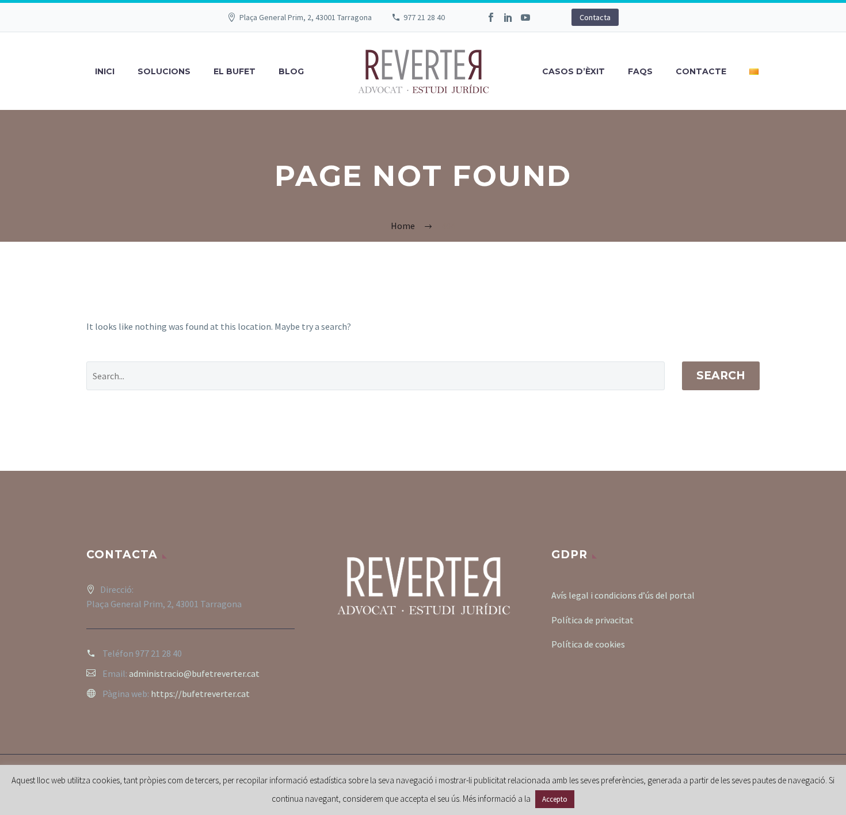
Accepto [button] (554, 799)
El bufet (235, 71)
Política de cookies (588, 644)
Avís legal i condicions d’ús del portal (623, 595)
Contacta (595, 17)
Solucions (164, 71)
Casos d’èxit (573, 71)
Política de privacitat (592, 620)
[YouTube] (525, 17)
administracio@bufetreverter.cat (194, 673)
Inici (105, 71)
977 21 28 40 (424, 17)
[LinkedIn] (508, 17)
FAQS (640, 71)
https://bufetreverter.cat (200, 693)
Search (720, 375)
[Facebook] (491, 17)
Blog (291, 71)
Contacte (701, 71)
